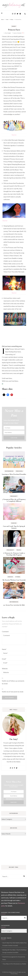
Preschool (19, 471)
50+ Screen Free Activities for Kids (14, 605)
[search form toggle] (25, 14)
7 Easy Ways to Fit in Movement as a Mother (14, 964)
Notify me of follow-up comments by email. (13, 682)
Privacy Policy (14, 973)
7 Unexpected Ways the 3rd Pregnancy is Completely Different (14, 500)
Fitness (17, 576)
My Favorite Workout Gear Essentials (14, 580)
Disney (14, 26)
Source (14, 135)
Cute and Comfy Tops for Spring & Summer (14, 527)
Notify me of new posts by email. (12, 692)
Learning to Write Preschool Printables (14, 474)
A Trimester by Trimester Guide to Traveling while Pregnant (14, 554)
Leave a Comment (17, 33)
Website (5, 668)
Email (4, 659)
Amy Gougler (8, 33)
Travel (19, 550)
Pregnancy (13, 496)
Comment (5, 631)
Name (4, 649)
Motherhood (9, 471)
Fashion (13, 523)
